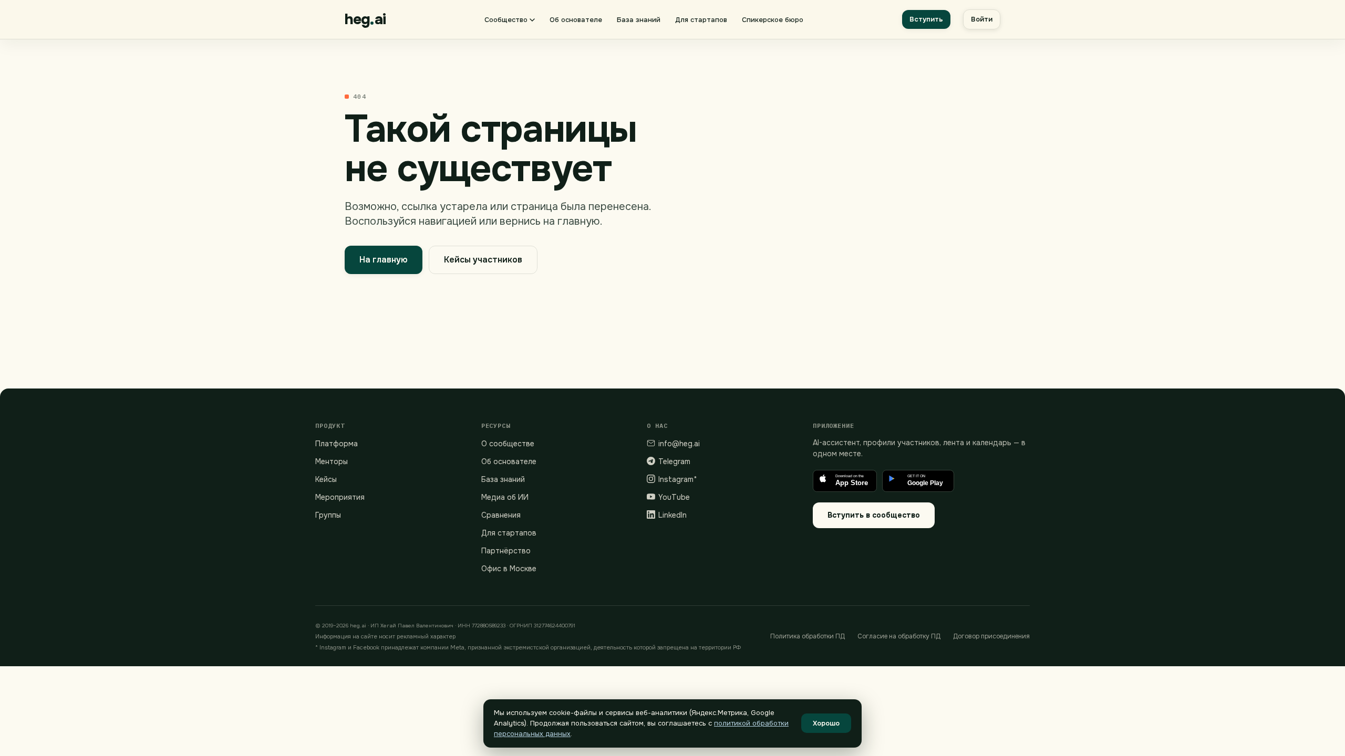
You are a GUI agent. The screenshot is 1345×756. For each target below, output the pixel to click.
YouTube (674, 497)
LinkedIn (672, 515)
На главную (383, 259)
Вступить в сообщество (873, 515)
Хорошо (826, 723)
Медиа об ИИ (505, 497)
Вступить (926, 19)
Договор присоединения (991, 636)
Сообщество (505, 19)
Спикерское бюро (772, 19)
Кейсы (326, 479)
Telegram (674, 461)
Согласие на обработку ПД (898, 636)
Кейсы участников (483, 259)
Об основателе (576, 19)
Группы (328, 515)
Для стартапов (701, 19)
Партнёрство (506, 550)
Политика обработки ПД (807, 636)
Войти (981, 19)
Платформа (336, 443)
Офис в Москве (508, 568)
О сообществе (507, 443)
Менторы (331, 461)
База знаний (638, 19)
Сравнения (501, 515)
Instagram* (677, 479)
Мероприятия (340, 497)
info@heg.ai (679, 443)
